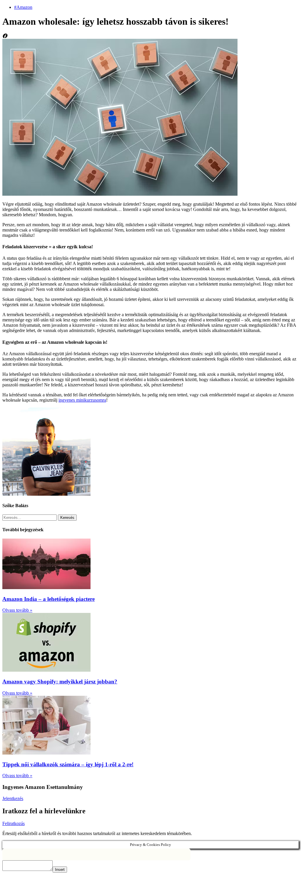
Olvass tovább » (17, 610)
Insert (60, 869)
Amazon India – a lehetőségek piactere (48, 599)
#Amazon (23, 7)
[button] (12, 798)
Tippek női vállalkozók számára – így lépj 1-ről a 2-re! (67, 764)
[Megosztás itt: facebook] (150, 36)
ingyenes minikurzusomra (82, 400)
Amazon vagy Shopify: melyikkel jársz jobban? (59, 681)
